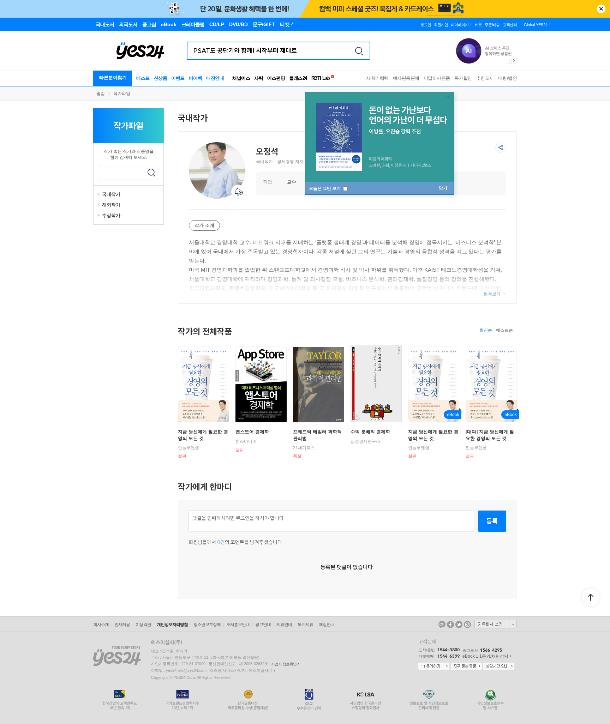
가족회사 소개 (495, 624)
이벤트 (178, 78)
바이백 (195, 78)
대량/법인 (507, 78)
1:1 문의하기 (433, 666)
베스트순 (504, 330)
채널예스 (241, 78)
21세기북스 (304, 447)
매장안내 (215, 78)
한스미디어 (246, 441)
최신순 (485, 330)
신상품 (160, 78)
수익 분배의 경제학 (370, 431)
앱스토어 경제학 (252, 431)
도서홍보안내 (238, 624)
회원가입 (441, 25)
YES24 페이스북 (450, 624)
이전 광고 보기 (508, 60)
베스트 (143, 78)
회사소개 (101, 624)
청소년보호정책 (207, 624)
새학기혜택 (377, 78)
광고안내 (263, 624)
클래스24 (298, 78)
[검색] (359, 50)
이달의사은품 (437, 78)
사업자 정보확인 (284, 664)
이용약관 (143, 624)
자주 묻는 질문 (466, 666)
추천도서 (485, 78)
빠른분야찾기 (113, 77)
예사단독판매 (406, 78)
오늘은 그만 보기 (325, 188)
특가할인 (463, 78)
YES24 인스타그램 (467, 624)
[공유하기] (501, 147)
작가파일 (121, 93)
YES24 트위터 (458, 624)
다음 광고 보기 (514, 60)
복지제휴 (305, 624)
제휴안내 (284, 624)
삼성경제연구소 (365, 441)
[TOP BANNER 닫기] (601, 9)
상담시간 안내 (498, 666)
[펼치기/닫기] (99, 194)
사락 (258, 78)
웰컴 (100, 93)
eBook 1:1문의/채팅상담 (485, 656)
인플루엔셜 (188, 447)
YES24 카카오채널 (441, 624)
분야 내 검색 (151, 172)
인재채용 (122, 624)
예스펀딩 (276, 78)
